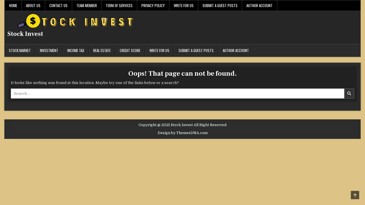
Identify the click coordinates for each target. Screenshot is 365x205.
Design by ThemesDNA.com (183, 133)
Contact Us (58, 5)
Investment (49, 50)
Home (13, 5)
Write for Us (184, 5)
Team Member (86, 5)
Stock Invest (25, 34)
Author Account (259, 5)
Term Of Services (119, 5)
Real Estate (102, 50)
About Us (33, 5)
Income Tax (75, 50)
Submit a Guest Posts (220, 5)
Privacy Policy (153, 5)
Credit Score (130, 50)
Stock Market (20, 50)
